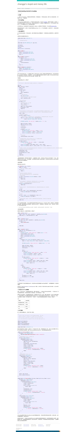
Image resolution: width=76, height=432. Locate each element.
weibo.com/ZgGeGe (26, 425)
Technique (27, 8)
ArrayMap (45, 21)
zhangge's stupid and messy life (32, 4)
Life (23, 8)
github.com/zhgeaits (26, 424)
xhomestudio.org (40, 424)
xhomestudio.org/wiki (41, 425)
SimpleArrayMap (54, 26)
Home (19, 8)
